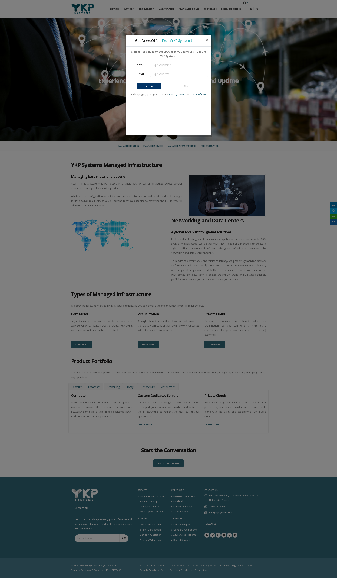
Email (141, 73)
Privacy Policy (176, 94)
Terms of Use (198, 94)
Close (187, 86)
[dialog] (168, 289)
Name (141, 64)
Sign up (149, 86)
